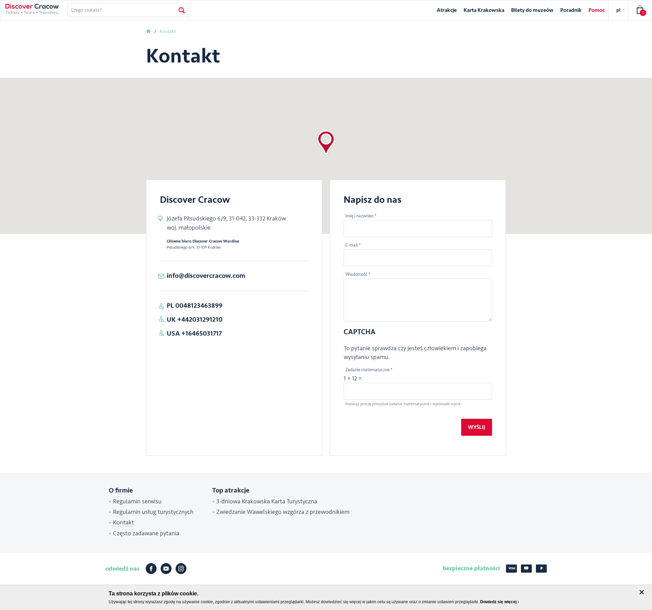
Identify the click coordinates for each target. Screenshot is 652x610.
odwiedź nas (122, 569)
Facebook (151, 568)
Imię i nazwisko (360, 216)
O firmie (121, 490)
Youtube (166, 568)
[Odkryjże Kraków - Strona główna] (32, 9)
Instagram (181, 568)
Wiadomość (357, 274)
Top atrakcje (230, 490)
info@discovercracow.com (206, 275)
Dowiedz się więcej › (499, 601)
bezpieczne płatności (471, 568)
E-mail (353, 245)
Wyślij (476, 427)
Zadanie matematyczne (368, 370)
